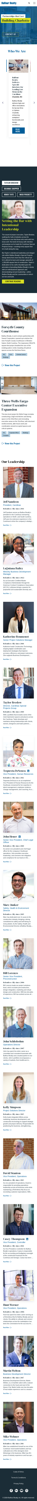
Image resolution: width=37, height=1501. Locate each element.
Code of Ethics (18, 1472)
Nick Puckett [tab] (26, 194)
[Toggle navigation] (34, 3)
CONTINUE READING (13, 281)
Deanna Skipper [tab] (11, 188)
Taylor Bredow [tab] (11, 183)
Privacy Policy (18, 1483)
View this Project (12, 365)
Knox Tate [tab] (9, 194)
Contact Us (10, 34)
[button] (3, 103)
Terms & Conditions (18, 1478)
